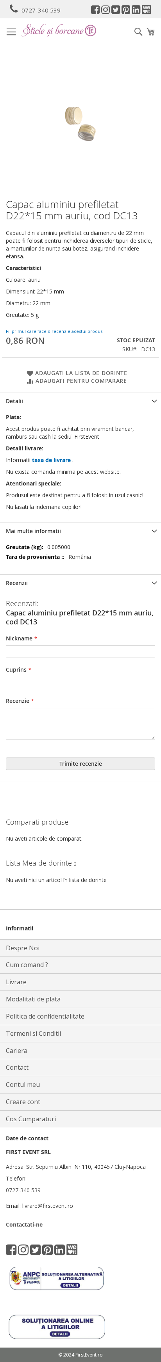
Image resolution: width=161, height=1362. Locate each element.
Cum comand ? (27, 964)
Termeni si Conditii (33, 1033)
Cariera (16, 1050)
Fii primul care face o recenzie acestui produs (54, 331)
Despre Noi (22, 948)
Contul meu (23, 1084)
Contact (17, 1067)
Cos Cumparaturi (31, 1119)
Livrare (16, 982)
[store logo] (58, 30)
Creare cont (23, 1101)
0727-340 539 (41, 10)
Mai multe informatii (33, 531)
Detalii (14, 401)
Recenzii (17, 583)
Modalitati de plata (33, 999)
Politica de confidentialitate (45, 1016)
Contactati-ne (24, 1224)
